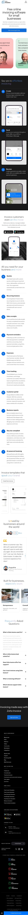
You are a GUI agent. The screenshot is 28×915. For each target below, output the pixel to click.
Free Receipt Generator (9, 796)
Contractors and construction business (13, 777)
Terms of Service (10, 900)
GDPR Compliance (10, 905)
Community (6, 746)
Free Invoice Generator (9, 792)
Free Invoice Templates (9, 790)
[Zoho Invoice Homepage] (6, 2)
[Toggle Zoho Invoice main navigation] (2, 913)
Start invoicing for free (14, 30)
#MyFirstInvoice (7, 762)
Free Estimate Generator (9, 794)
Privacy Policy (18, 900)
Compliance (19, 895)
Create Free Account (16, 913)
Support (6, 755)
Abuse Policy (19, 905)
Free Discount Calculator (9, 798)
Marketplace (7, 748)
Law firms (6, 781)
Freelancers (6, 770)
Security (13, 895)
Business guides (7, 757)
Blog (5, 760)
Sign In (26, 2)
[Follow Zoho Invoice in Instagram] (19, 849)
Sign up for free (14, 717)
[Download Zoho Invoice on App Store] (8, 232)
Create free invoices (8, 481)
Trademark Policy (10, 903)
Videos (5, 743)
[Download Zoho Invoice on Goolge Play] (19, 232)
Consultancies (7, 772)
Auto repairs (7, 779)
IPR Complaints (10, 898)
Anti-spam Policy (18, 898)
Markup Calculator (8, 800)
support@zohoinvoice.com (15, 833)
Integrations (7, 750)
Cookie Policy (18, 903)
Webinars (6, 741)
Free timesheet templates (9, 803)
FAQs (5, 739)
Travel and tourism (8, 775)
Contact (8, 895)
